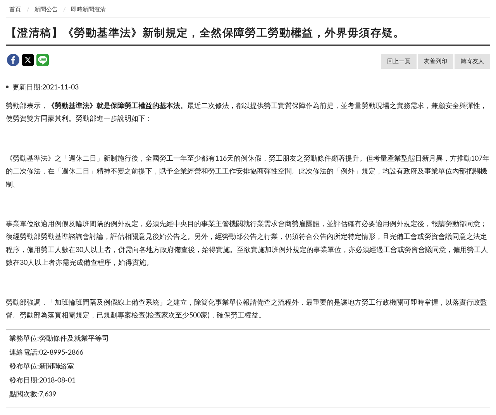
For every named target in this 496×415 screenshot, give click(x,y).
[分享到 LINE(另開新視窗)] (42, 60)
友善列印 (435, 61)
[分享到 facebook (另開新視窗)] (13, 60)
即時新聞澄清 (88, 9)
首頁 (15, 9)
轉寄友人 (472, 61)
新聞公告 (46, 9)
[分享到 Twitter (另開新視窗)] (28, 60)
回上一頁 (398, 61)
